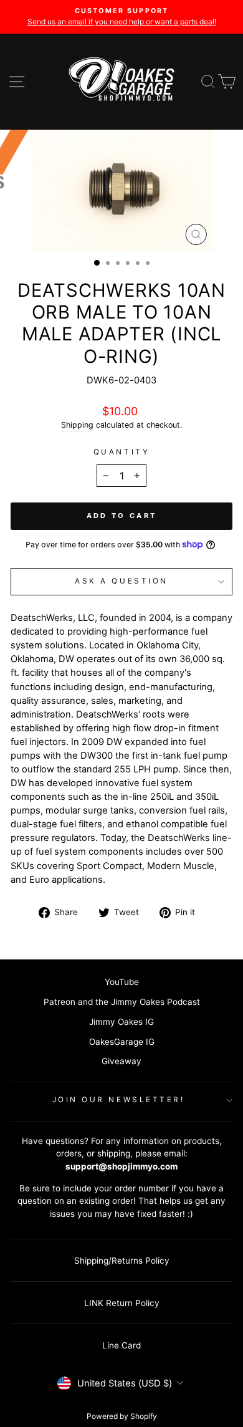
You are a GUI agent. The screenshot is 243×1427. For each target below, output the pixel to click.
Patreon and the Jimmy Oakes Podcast (122, 1002)
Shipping (77, 425)
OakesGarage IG (122, 1042)
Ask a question (121, 581)
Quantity (121, 452)
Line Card (121, 1345)
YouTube (122, 982)
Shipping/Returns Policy (121, 1261)
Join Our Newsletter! (118, 1099)
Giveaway (121, 1061)
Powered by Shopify (122, 1416)
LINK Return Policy (122, 1303)
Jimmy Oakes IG (121, 1022)
